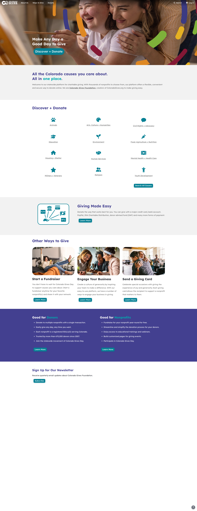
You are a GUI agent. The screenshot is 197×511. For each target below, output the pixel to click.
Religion (98, 175)
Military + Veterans (53, 175)
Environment (98, 142)
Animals (53, 125)
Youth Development (144, 175)
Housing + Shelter (53, 158)
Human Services (98, 159)
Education (53, 142)
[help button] (193, 507)
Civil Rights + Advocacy (143, 126)
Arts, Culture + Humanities (98, 125)
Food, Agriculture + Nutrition (144, 142)
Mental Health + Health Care (144, 158)
